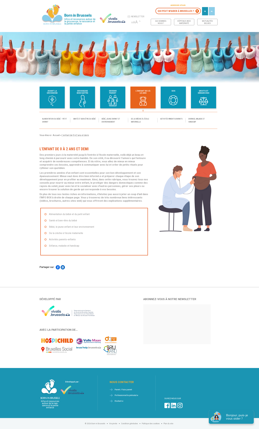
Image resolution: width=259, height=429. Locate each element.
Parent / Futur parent (123, 389)
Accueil (56, 135)
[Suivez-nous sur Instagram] (180, 407)
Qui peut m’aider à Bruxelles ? (176, 10)
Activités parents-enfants (171, 119)
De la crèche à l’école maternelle (140, 120)
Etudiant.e (119, 401)
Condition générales (129, 424)
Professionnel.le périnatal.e (126, 395)
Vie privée (113, 424)
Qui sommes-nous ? (161, 22)
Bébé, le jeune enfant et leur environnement (71, 226)
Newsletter (137, 16)
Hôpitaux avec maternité (184, 22)
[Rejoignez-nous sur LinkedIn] (173, 407)
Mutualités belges (207, 22)
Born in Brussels (78, 15)
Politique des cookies (151, 424)
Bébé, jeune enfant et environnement (111, 120)
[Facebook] (58, 267)
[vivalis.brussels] (112, 18)
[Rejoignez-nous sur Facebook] (167, 407)
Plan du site (168, 424)
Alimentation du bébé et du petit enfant (69, 214)
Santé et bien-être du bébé (84, 119)
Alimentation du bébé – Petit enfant (54, 120)
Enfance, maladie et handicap (196, 120)
